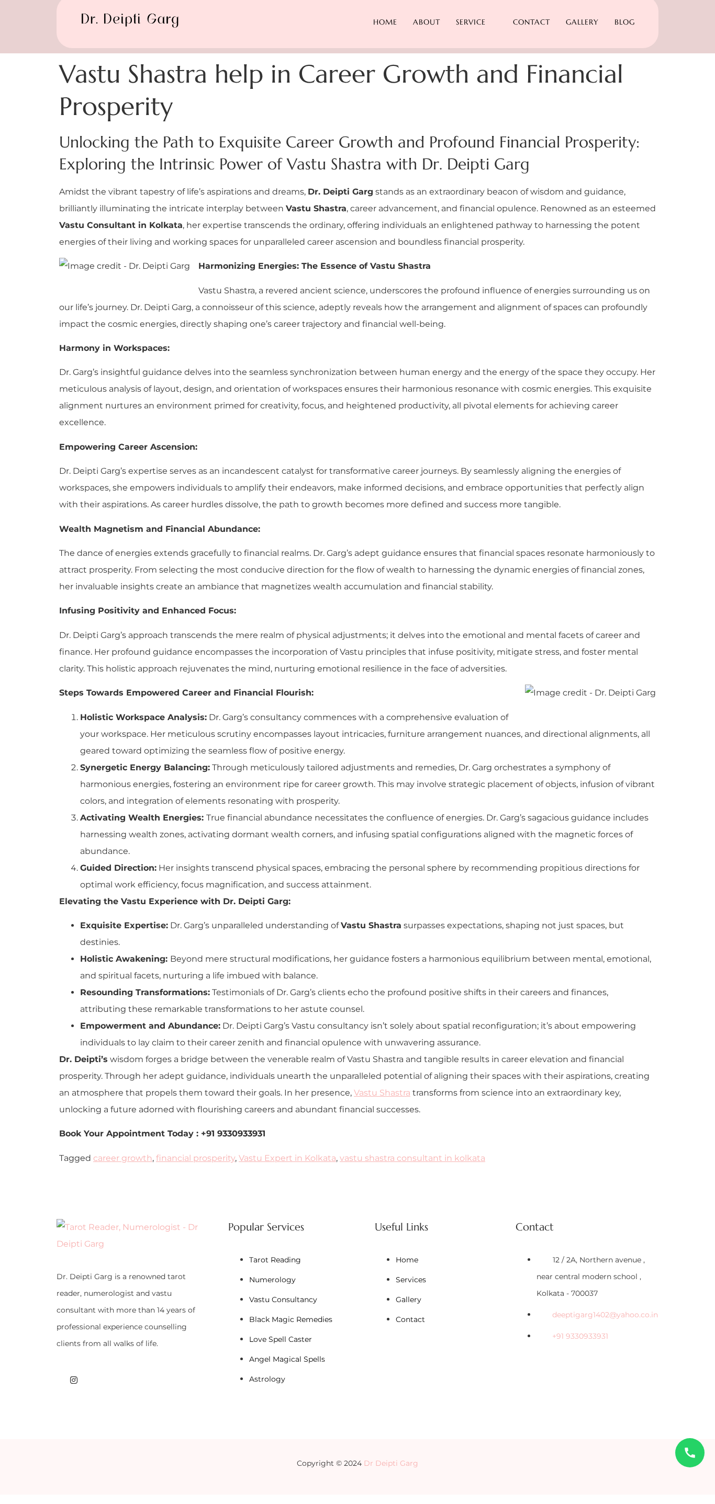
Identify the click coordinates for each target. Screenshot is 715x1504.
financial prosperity (195, 1158)
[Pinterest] (115, 1380)
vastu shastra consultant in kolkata (412, 1158)
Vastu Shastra (382, 1093)
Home (385, 22)
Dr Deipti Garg (391, 1463)
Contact (531, 22)
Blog (625, 22)
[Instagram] (73, 1380)
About (426, 22)
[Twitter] (88, 1380)
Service (471, 22)
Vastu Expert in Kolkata (287, 1158)
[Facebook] (60, 1380)
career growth (122, 1158)
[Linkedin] (101, 1380)
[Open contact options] (690, 1452)
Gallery (582, 22)
